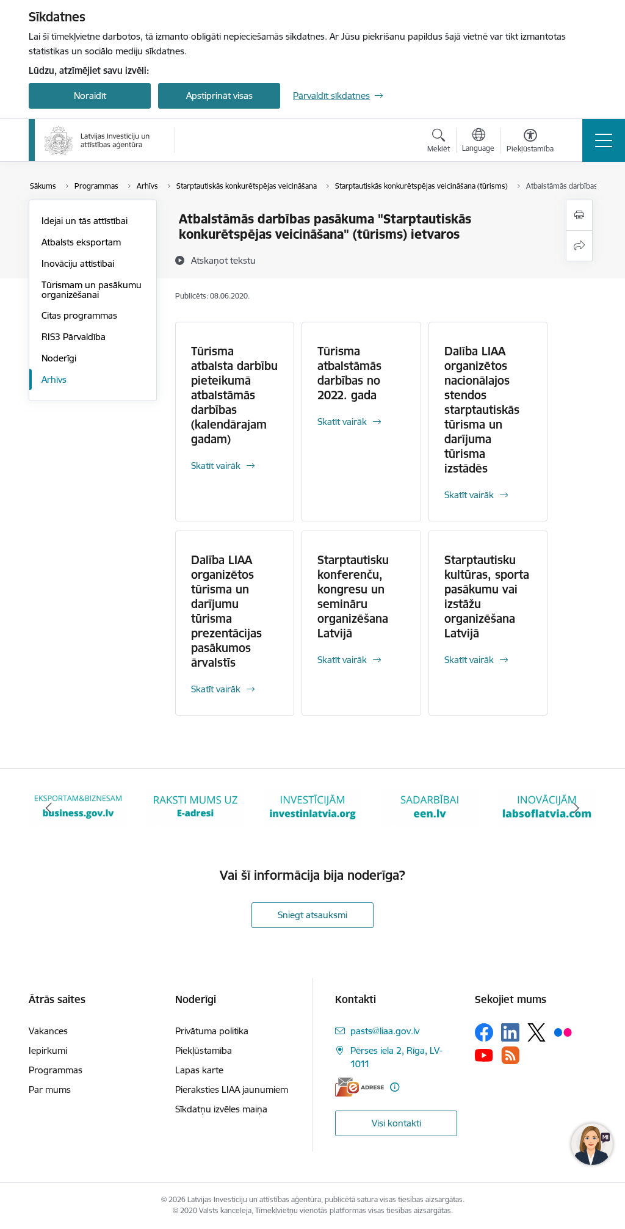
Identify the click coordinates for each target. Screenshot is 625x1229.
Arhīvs (54, 379)
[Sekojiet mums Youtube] (484, 1054)
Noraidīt (90, 95)
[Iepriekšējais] (49, 808)
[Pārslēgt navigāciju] (603, 140)
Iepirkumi (48, 1050)
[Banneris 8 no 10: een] (312, 807)
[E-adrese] (359, 1087)
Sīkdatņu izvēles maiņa (221, 1109)
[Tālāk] (576, 808)
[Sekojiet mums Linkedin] (510, 1032)
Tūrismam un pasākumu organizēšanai (92, 289)
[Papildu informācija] (394, 1087)
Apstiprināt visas (219, 95)
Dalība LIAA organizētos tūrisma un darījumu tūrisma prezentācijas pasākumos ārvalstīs (226, 611)
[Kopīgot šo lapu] (579, 246)
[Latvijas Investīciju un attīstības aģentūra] (97, 140)
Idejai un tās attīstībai (85, 221)
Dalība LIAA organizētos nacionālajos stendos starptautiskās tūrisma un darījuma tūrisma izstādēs (481, 410)
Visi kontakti (396, 1123)
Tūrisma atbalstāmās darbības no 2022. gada (349, 373)
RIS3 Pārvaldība (74, 337)
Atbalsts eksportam (81, 242)
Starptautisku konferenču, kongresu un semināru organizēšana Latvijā (353, 596)
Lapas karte (199, 1070)
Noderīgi (59, 358)
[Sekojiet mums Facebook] (484, 1032)
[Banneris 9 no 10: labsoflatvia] (429, 807)
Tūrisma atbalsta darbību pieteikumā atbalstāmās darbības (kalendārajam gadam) (234, 395)
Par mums (50, 1089)
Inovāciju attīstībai (78, 263)
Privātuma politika (211, 1031)
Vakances (48, 1031)
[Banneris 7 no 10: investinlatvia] (195, 807)
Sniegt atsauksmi (312, 915)
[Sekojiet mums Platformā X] (536, 1032)
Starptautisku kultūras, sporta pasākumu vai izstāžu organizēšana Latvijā (486, 596)
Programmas (55, 1070)
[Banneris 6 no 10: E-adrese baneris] (78, 807)
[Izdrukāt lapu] (579, 215)
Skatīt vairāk (215, 465)
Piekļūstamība (203, 1050)
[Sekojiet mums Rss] (510, 1055)
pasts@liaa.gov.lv (384, 1031)
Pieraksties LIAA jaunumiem (231, 1089)
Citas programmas (79, 315)
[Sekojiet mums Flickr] (563, 1031)
